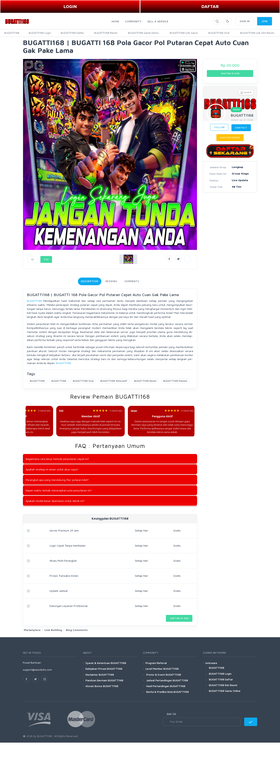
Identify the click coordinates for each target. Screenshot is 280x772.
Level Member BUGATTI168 (162, 668)
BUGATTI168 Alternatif (113, 380)
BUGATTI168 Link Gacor (184, 32)
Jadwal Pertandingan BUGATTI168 (167, 680)
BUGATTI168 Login (40, 32)
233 (46, 259)
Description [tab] (89, 281)
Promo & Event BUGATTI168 (163, 674)
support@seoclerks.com (37, 669)
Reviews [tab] (111, 281)
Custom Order (230, 137)
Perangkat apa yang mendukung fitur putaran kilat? (57, 479)
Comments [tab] (131, 281)
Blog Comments (77, 629)
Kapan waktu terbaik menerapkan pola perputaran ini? (59, 490)
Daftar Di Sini (179, 618)
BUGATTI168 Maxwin (175, 380)
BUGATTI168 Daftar (72, 32)
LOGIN (70, 6)
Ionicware (211, 663)
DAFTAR (210, 6)
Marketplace (32, 629)
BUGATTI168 (11, 32)
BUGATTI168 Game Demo (143, 32)
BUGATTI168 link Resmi (223, 685)
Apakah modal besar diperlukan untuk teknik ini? (55, 500)
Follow (219, 127)
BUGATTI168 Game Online (224, 690)
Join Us (171, 713)
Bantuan (36, 662)
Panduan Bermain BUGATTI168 (104, 680)
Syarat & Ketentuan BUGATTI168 (106, 663)
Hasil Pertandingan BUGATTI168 (165, 686)
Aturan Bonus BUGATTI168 (102, 686)
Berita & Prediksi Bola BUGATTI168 (167, 691)
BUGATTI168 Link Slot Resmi (257, 32)
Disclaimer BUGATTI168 (100, 674)
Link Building (53, 629)
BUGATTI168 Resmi (105, 32)
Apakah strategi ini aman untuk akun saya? (52, 469)
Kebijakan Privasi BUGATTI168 (104, 668)
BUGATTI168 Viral (218, 32)
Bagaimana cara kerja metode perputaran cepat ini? (57, 458)
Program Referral (156, 663)
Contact (241, 127)
